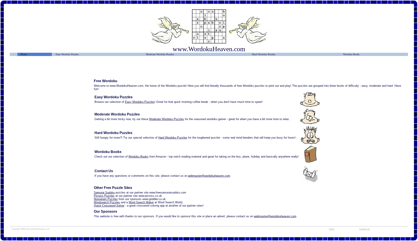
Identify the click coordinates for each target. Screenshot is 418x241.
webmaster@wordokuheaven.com (209, 175)
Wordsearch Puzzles (107, 202)
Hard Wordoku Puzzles (263, 54)
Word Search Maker (141, 202)
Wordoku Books (351, 54)
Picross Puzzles (104, 195)
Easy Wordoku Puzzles (67, 54)
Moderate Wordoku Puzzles (160, 54)
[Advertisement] (52, 69)
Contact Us (364, 229)
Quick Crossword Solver (109, 205)
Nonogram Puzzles (106, 199)
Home (24, 54)
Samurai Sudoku (104, 192)
